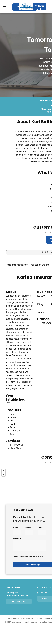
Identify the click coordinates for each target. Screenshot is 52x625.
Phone (28, 528)
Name (15, 528)
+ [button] (3, 471)
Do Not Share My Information (31, 618)
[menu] (4, 5)
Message (17, 538)
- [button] (3, 474)
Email (40, 528)
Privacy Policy (13, 618)
